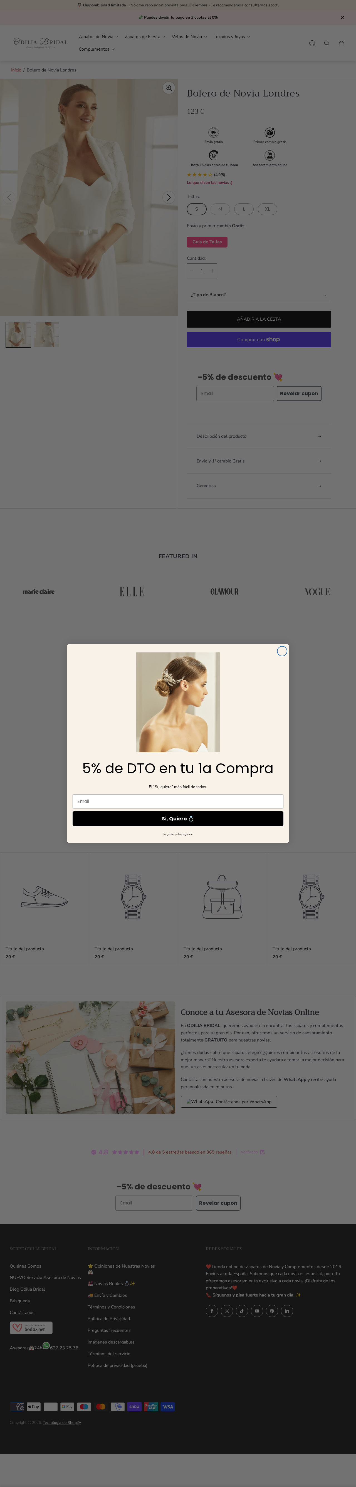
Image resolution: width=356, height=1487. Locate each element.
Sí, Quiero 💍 (178, 818)
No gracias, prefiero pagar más (178, 834)
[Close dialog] (282, 651)
